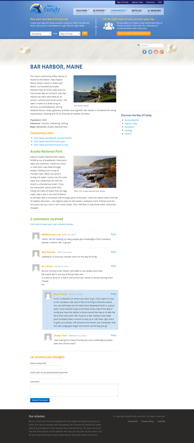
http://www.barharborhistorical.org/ (51, 144)
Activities (99, 11)
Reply (113, 234)
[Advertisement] (82, 48)
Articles (137, 11)
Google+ (161, 52)
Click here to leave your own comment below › (52, 224)
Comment (34, 381)
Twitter (150, 52)
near (55, 33)
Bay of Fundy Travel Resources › (134, 33)
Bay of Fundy (45, 9)
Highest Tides (137, 2)
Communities (118, 11)
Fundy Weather (132, 120)
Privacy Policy (147, 421)
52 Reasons (154, 11)
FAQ (160, 2)
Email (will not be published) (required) (48, 372)
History (128, 133)
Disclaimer (133, 421)
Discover (81, 11)
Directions (150, 2)
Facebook (144, 52)
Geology (128, 130)
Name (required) (38, 363)
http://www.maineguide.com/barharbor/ (53, 138)
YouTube (156, 52)
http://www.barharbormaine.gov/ (49, 141)
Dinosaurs (129, 127)
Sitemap (161, 421)
